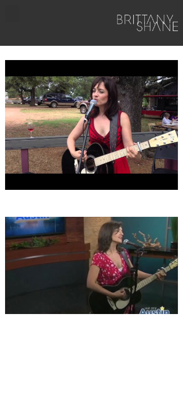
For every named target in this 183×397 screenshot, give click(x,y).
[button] (12, 13)
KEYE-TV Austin (42, 202)
